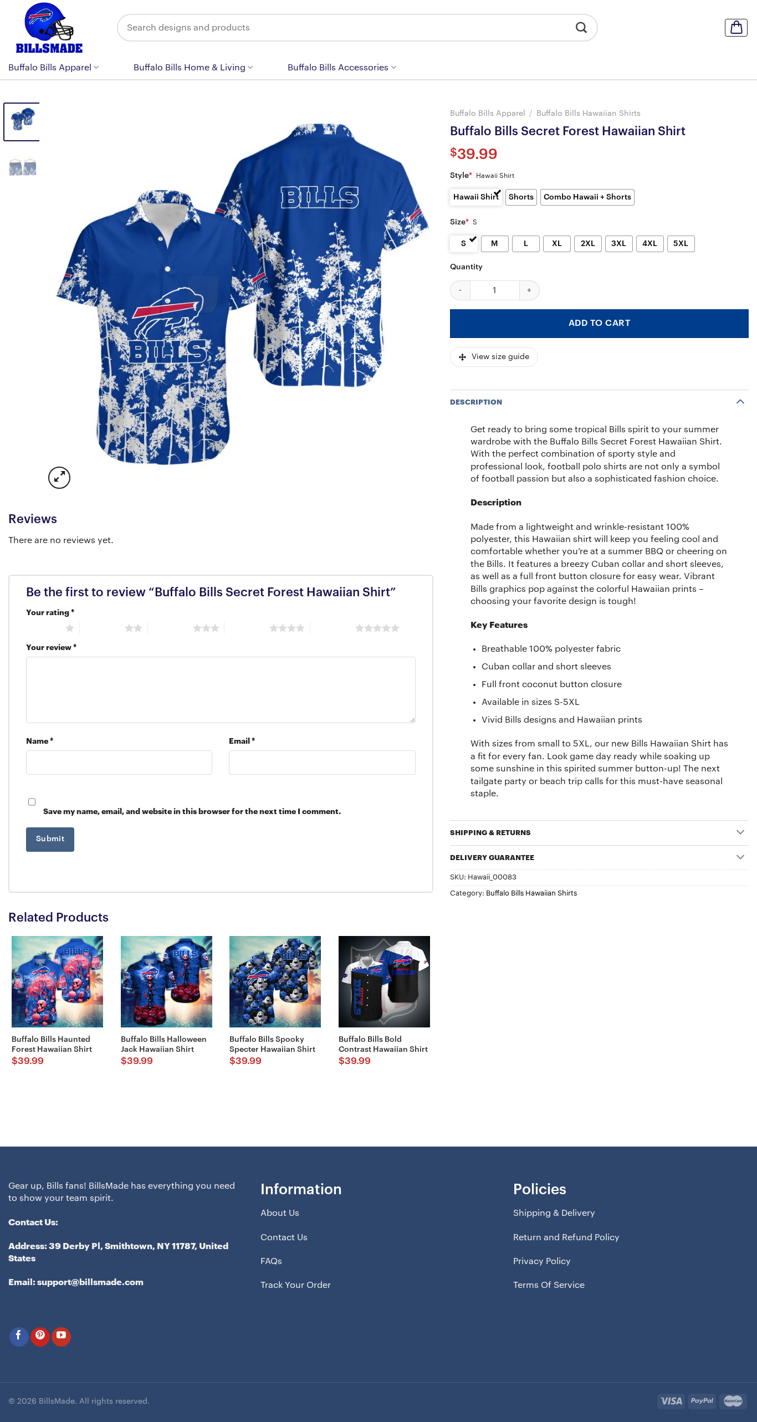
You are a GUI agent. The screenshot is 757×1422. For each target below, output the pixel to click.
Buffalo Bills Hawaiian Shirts (588, 113)
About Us (279, 1213)
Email (242, 741)
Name (39, 741)
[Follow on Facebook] (19, 1337)
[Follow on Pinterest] (40, 1337)
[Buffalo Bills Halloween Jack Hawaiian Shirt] (166, 981)
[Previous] (66, 297)
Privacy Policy (542, 1261)
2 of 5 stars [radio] (102, 627)
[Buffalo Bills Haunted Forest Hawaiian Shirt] (57, 981)
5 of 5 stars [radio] (332, 627)
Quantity (466, 267)
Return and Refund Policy (566, 1237)
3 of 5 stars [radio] (170, 627)
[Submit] (581, 28)
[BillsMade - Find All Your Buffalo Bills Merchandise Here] (54, 27)
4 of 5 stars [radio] (246, 627)
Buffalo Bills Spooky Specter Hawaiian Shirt (272, 1044)
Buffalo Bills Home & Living (189, 67)
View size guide (500, 357)
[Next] (412, 297)
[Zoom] (59, 478)
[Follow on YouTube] (61, 1337)
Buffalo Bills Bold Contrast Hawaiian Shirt (383, 1044)
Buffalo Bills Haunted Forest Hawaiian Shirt (52, 1044)
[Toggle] (740, 401)
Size (459, 222)
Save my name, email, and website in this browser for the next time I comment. (192, 811)
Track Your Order (295, 1285)
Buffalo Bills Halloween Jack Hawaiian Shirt (164, 1044)
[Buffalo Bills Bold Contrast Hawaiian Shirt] (384, 981)
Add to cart (599, 323)
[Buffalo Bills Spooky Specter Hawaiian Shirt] (275, 981)
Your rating (50, 612)
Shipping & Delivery (554, 1213)
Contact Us (284, 1237)
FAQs (271, 1261)
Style (461, 176)
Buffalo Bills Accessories (338, 67)
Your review (51, 647)
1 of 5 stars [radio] (43, 627)
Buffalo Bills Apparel (49, 67)
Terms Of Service (549, 1285)
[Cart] (736, 28)
